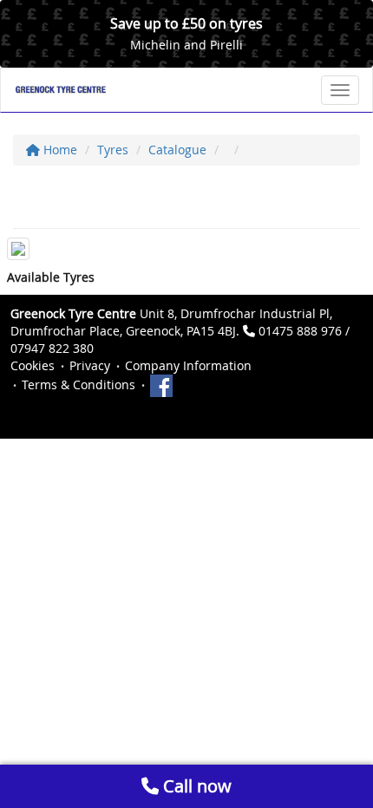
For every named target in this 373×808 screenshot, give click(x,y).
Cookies (32, 365)
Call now (195, 786)
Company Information (188, 365)
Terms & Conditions (78, 384)
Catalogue (177, 149)
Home (58, 149)
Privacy (89, 365)
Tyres (112, 149)
